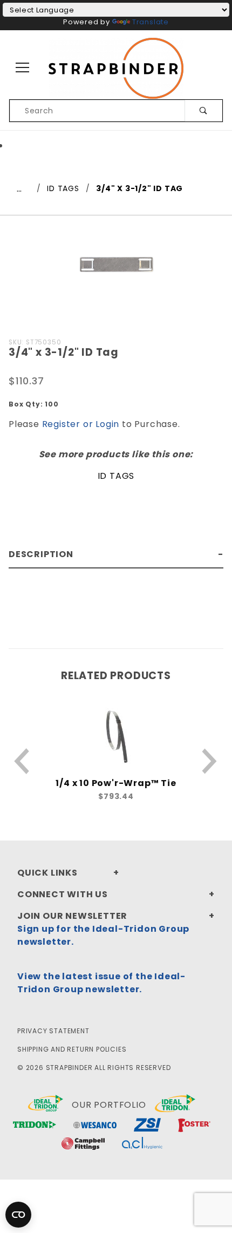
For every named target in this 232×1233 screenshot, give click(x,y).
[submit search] (203, 110)
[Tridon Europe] (34, 1125)
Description (41, 554)
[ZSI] (147, 1125)
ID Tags (116, 476)
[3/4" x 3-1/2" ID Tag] (116, 270)
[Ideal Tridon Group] (45, 1105)
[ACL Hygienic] (142, 1145)
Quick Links (47, 872)
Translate (150, 22)
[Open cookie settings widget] (18, 1215)
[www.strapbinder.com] (116, 67)
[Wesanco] (95, 1125)
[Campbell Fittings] (83, 1145)
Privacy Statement (53, 1030)
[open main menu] (23, 68)
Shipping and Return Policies (71, 1049)
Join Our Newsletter (72, 916)
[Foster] (194, 1126)
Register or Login (81, 424)
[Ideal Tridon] (175, 1105)
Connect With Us (62, 894)
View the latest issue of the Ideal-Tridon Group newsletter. (101, 982)
